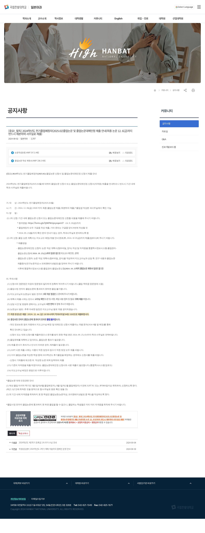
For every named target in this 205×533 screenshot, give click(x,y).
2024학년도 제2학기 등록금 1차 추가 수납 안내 (68, 442)
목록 (13, 433)
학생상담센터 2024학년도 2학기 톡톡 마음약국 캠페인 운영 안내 (68, 449)
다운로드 (129, 152)
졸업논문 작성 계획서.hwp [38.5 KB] (30, 160)
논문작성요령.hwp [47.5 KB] (27, 152)
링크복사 (24, 433)
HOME (155, 90)
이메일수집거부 (38, 499)
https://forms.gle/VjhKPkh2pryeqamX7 (46, 222)
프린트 (193, 90)
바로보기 (116, 152)
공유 (185, 90)
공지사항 (176, 90)
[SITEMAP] (199, 7)
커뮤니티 (164, 90)
